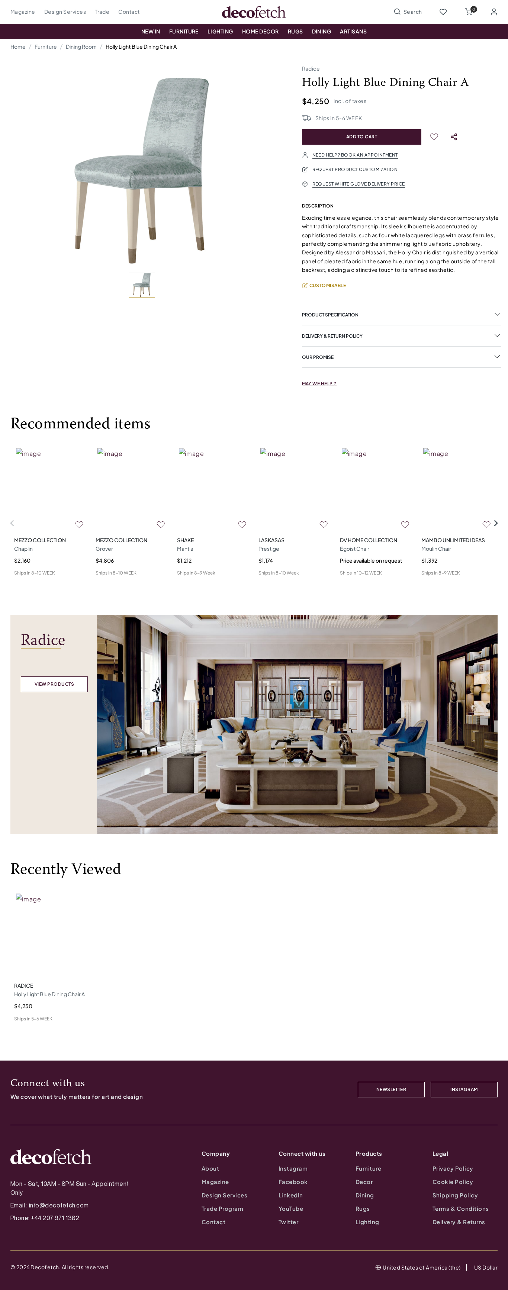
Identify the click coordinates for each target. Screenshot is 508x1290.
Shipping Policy (455, 1195)
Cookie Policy (453, 1181)
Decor (364, 1181)
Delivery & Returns (459, 1221)
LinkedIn (291, 1195)
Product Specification (330, 315)
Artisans (353, 31)
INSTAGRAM (464, 1089)
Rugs (295, 31)
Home (18, 46)
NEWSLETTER (391, 1089)
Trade (102, 11)
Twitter (288, 1221)
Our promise (318, 357)
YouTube (291, 1208)
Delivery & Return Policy (332, 336)
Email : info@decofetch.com (49, 1205)
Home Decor (260, 31)
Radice (311, 68)
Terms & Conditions (461, 1208)
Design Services (65, 11)
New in (150, 31)
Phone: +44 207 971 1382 (44, 1218)
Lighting (220, 31)
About (210, 1168)
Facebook (293, 1181)
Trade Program (222, 1208)
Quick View (27, 585)
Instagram (293, 1168)
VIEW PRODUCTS (54, 684)
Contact (128, 11)
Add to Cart (361, 136)
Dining (321, 31)
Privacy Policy (453, 1168)
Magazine (22, 11)
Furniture (184, 31)
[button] (468, 12)
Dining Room (81, 46)
